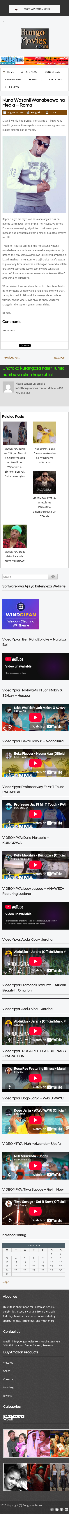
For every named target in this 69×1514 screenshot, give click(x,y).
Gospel (33, 79)
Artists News (29, 72)
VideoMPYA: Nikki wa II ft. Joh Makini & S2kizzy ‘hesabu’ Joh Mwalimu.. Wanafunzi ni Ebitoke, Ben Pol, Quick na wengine (15, 462)
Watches (8, 1362)
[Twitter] (57, 1509)
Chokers (8, 1379)
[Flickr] (66, 1509)
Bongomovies (12, 79)
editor (53, 112)
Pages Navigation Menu (37, 9)
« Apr (5, 1282)
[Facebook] (61, 1509)
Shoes (6, 1370)
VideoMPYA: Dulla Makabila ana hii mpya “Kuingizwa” (15, 556)
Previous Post (10, 357)
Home (10, 72)
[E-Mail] (52, 1509)
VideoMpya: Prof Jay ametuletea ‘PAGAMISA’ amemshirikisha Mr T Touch (44, 507)
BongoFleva (52, 72)
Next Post (61, 357)
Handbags (9, 1387)
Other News (11, 87)
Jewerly (7, 1395)
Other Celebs (54, 79)
